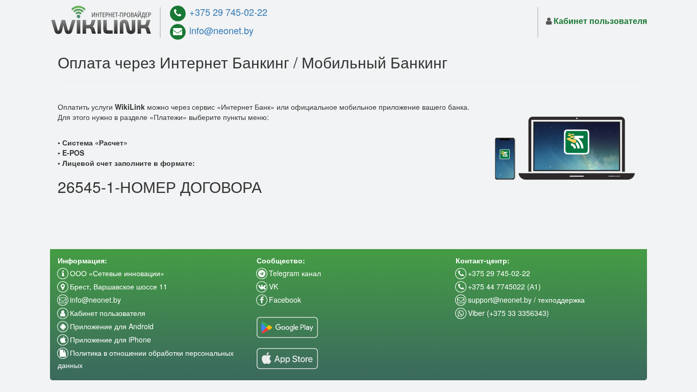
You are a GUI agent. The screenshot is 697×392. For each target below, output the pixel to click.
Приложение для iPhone (109, 339)
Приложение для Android (111, 326)
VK (272, 286)
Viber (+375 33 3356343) (507, 313)
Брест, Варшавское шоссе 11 (117, 286)
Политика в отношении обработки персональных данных (146, 359)
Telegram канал (294, 273)
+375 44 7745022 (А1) (503, 286)
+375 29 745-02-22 (227, 11)
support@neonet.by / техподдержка (525, 300)
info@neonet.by (220, 30)
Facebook (284, 300)
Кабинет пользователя (106, 313)
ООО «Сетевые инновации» (116, 273)
